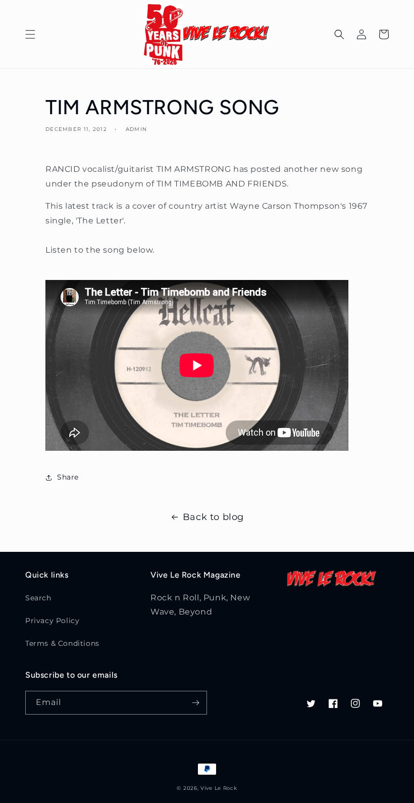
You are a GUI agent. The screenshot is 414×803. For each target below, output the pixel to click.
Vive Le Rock (218, 788)
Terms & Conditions (62, 643)
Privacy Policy (52, 620)
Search (38, 597)
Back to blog (213, 517)
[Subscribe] (195, 703)
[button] (30, 34)
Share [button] (68, 477)
